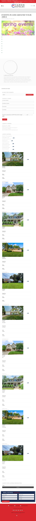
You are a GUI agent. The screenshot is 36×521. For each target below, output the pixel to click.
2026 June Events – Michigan (6, 125)
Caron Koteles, (7, 18)
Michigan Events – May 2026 (6, 126)
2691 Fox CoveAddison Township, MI (5, 212)
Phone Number (4, 106)
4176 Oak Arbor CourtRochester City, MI (5, 181)
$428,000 (3, 144)
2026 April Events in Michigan (6, 128)
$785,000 (3, 141)
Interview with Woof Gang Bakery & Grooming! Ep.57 (9, 127)
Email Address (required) (5, 103)
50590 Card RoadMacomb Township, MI (5, 272)
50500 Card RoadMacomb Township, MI (5, 242)
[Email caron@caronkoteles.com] (1, 5)
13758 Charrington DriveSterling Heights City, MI (5, 151)
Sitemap (16, 513)
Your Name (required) (5, 100)
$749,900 (3, 147)
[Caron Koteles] (18, 5)
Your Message (4, 109)
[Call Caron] (3, 5)
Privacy (19, 513)
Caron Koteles (8, 75)
